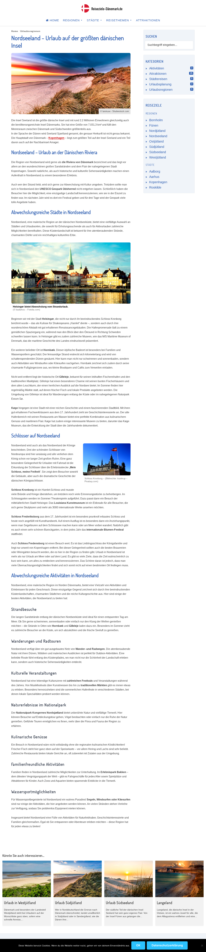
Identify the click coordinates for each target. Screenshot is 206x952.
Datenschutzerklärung (167, 945)
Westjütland (157, 157)
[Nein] (202, 945)
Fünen (153, 125)
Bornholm (156, 120)
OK (138, 945)
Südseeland (157, 152)
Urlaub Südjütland (68, 902)
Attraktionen (157, 73)
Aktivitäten (156, 68)
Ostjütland (156, 141)
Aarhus (154, 177)
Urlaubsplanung (160, 84)
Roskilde (155, 187)
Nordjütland (157, 131)
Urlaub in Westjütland (20, 902)
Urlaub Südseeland (120, 902)
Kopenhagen (56, 138)
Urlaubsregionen (161, 89)
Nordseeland (158, 136)
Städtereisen (158, 79)
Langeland (164, 902)
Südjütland (156, 146)
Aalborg (154, 171)
